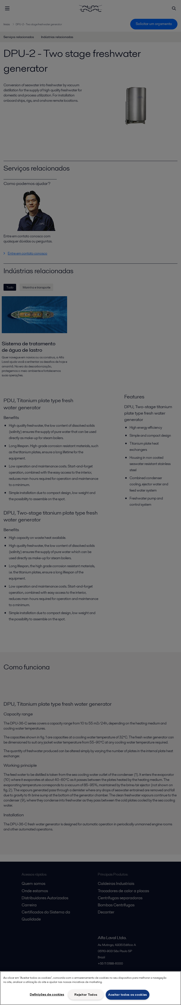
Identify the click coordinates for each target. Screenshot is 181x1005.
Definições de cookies (47, 994)
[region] (90, 988)
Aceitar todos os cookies (127, 994)
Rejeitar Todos (85, 994)
